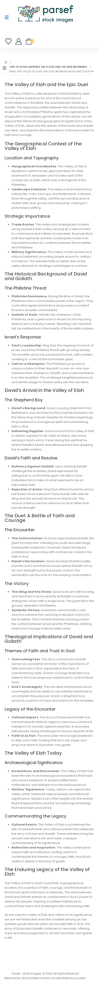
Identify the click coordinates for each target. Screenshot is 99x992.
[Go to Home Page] (6, 62)
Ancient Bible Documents (69, 978)
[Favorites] (9, 41)
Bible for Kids (41, 978)
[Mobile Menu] (8, 17)
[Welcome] (19, 41)
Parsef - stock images (26, 973)
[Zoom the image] (45, 5)
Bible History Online (17, 978)
